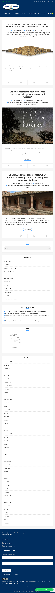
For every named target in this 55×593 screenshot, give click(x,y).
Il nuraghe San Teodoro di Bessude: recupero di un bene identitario (21, 313)
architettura (10, 185)
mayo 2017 (6, 516)
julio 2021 (6, 413)
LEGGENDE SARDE (8, 278)
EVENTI (5, 275)
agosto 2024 (7, 372)
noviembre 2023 (8, 385)
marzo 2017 (6, 523)
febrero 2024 (7, 375)
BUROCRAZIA (7, 264)
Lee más (26, 76)
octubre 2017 (7, 499)
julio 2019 (6, 437)
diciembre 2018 (7, 458)
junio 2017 (6, 512)
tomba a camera (38, 34)
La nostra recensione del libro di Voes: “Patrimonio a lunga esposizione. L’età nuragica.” (27, 94)
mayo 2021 (6, 416)
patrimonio (36, 102)
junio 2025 (6, 365)
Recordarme (6, 567)
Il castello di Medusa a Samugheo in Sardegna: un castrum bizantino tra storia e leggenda (27, 315)
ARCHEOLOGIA (39, 30)
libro (21, 102)
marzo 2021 (6, 423)
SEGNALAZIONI (7, 288)
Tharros (32, 34)
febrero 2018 (7, 485)
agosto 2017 (7, 506)
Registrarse (15, 574)
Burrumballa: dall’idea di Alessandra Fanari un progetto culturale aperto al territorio (25, 311)
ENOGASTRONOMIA (9, 271)
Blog (23, 13)
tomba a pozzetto (22, 36)
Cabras (14, 32)
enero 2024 (6, 379)
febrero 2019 (7, 451)
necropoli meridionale (29, 32)
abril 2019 (6, 444)
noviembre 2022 (8, 399)
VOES (36, 104)
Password (4, 561)
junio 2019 (6, 440)
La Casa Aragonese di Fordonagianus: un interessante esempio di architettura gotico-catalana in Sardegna (27, 177)
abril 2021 (6, 420)
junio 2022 (6, 403)
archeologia (9, 32)
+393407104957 (8, 543)
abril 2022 (6, 406)
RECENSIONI (39, 100)
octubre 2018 (7, 464)
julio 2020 (6, 430)
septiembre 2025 (8, 361)
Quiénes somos (31, 13)
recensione (24, 104)
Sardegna (28, 34)
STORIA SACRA (7, 292)
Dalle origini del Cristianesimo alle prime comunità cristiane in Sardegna (22, 321)
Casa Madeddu (24, 185)
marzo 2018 (6, 482)
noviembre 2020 (8, 427)
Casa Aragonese (17, 185)
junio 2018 (6, 475)
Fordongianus (37, 185)
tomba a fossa (45, 34)
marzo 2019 (6, 447)
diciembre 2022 (7, 396)
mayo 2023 (6, 389)
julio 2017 (6, 509)
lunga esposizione (27, 102)
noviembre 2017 (7, 495)
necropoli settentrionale (39, 32)
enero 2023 (6, 392)
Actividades (15, 13)
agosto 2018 (7, 468)
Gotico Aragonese (45, 185)
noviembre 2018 (8, 461)
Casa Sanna (31, 185)
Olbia (32, 102)
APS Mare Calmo (21, 581)
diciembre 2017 (7, 492)
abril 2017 (6, 519)
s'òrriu (27, 187)
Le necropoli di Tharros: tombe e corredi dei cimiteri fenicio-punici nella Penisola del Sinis (27, 25)
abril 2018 (6, 478)
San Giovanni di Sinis (20, 34)
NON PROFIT (7, 282)
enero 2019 (6, 454)
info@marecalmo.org (9, 546)
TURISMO (6, 295)
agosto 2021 (7, 409)
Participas (7, 13)
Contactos (41, 13)
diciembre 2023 (7, 382)
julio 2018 (6, 471)
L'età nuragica (16, 102)
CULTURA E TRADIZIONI (10, 268)
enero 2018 (6, 488)
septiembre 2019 (8, 434)
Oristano (47, 32)
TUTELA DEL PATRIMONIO (10, 299)
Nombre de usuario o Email (8, 554)
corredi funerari (19, 32)
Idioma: (50, 13)
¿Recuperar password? (7, 574)
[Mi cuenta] (48, 1)
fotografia (10, 102)
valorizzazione (31, 104)
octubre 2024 (7, 368)
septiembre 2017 (8, 502)
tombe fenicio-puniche (32, 36)
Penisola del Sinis (10, 34)
